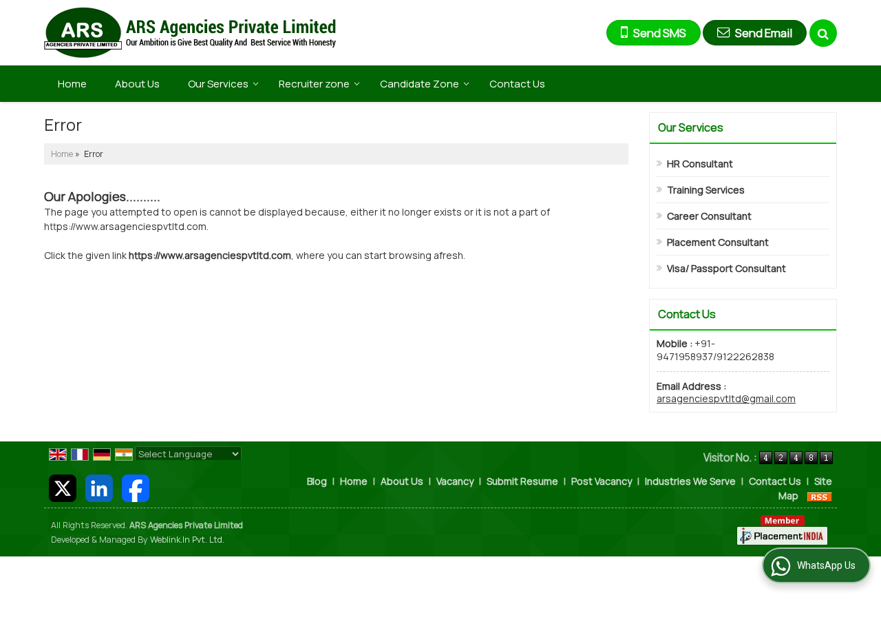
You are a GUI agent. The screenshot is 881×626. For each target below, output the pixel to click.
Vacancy (455, 481)
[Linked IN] (99, 487)
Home (72, 83)
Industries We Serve (690, 481)
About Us (137, 83)
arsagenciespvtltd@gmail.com (726, 398)
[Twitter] (62, 487)
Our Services (218, 83)
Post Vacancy (601, 481)
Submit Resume (522, 481)
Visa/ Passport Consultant (726, 268)
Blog (317, 481)
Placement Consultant (718, 242)
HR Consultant (700, 163)
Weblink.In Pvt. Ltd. (187, 539)
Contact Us (517, 83)
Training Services (706, 189)
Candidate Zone (419, 83)
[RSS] (819, 495)
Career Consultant (709, 215)
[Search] (823, 33)
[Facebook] (135, 487)
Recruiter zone (314, 83)
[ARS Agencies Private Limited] (190, 33)
